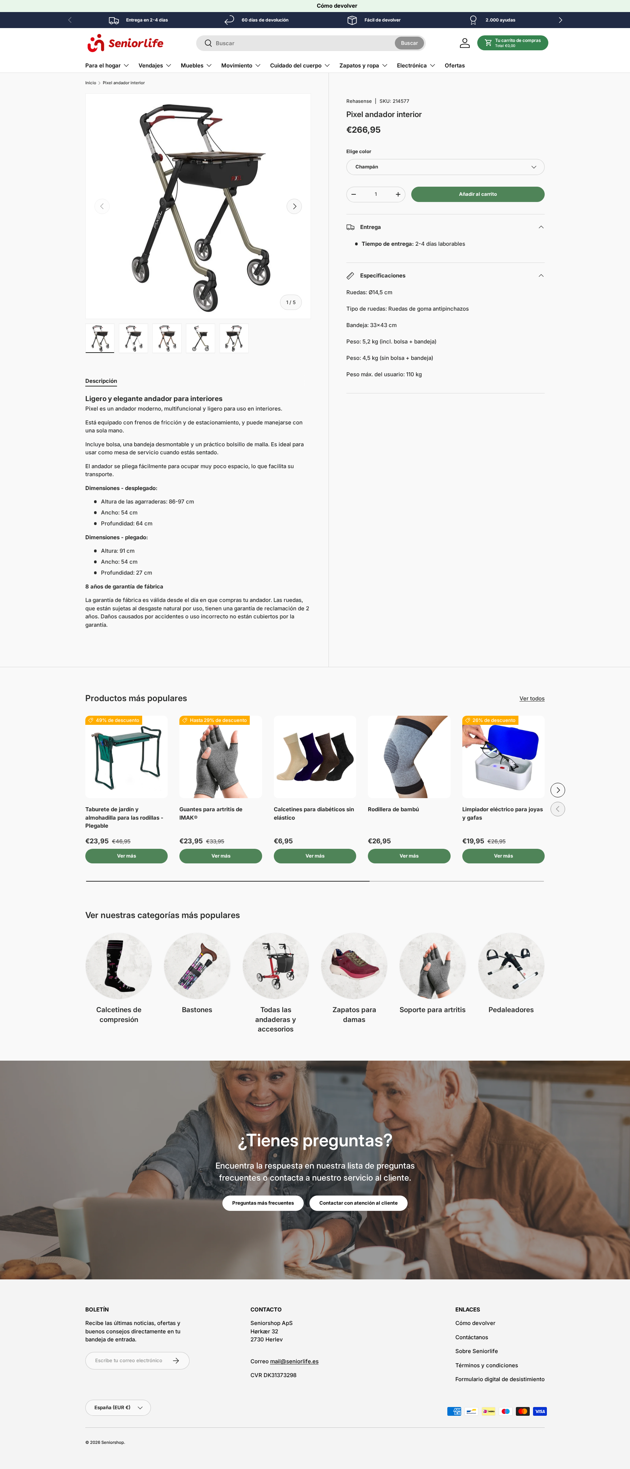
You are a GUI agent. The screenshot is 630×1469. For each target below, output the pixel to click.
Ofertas (455, 65)
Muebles (192, 65)
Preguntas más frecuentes (263, 1203)
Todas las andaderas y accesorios (275, 1019)
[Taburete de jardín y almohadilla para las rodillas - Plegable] (126, 757)
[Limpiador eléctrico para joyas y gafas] (503, 757)
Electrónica (412, 65)
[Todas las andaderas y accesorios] (276, 966)
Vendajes (151, 65)
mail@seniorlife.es (294, 1361)
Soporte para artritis (433, 1010)
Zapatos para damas (354, 1015)
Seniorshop (112, 1442)
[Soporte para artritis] (433, 966)
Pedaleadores (511, 1010)
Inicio (90, 83)
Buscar (409, 43)
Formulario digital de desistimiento (500, 1379)
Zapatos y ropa (359, 65)
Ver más (126, 856)
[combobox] (311, 43)
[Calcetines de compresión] (119, 966)
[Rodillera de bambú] (409, 757)
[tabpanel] (198, 514)
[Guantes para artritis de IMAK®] (220, 757)
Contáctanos (471, 1337)
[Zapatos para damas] (354, 966)
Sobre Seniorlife (476, 1351)
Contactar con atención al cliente (358, 1203)
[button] (513, 43)
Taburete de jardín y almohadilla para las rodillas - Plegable (124, 817)
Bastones (197, 1010)
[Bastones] (197, 966)
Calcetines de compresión (118, 1015)
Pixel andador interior (124, 83)
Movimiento (236, 65)
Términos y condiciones (486, 1365)
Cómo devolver (337, 5)
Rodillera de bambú (393, 809)
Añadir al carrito (478, 194)
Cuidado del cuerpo (296, 65)
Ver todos (532, 698)
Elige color (358, 151)
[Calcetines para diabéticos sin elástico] (315, 757)
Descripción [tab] (101, 380)
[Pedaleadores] (511, 966)
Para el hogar (103, 65)
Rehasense (359, 101)
